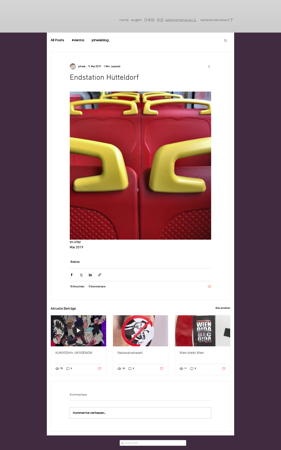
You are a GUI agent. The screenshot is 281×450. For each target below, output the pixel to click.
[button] (225, 40)
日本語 (150, 20)
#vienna (78, 40)
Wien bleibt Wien (191, 353)
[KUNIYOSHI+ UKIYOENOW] (78, 330)
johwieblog (100, 40)
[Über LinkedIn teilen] (90, 275)
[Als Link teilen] (100, 275)
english (136, 20)
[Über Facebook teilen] (71, 275)
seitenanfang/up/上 (181, 20)
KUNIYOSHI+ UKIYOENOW (73, 353)
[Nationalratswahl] (140, 330)
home (124, 20)
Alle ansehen (222, 308)
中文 (160, 20)
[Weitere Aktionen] (209, 66)
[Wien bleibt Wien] (202, 330)
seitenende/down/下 (216, 20)
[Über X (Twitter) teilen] (81, 275)
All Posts (57, 40)
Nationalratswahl (130, 353)
